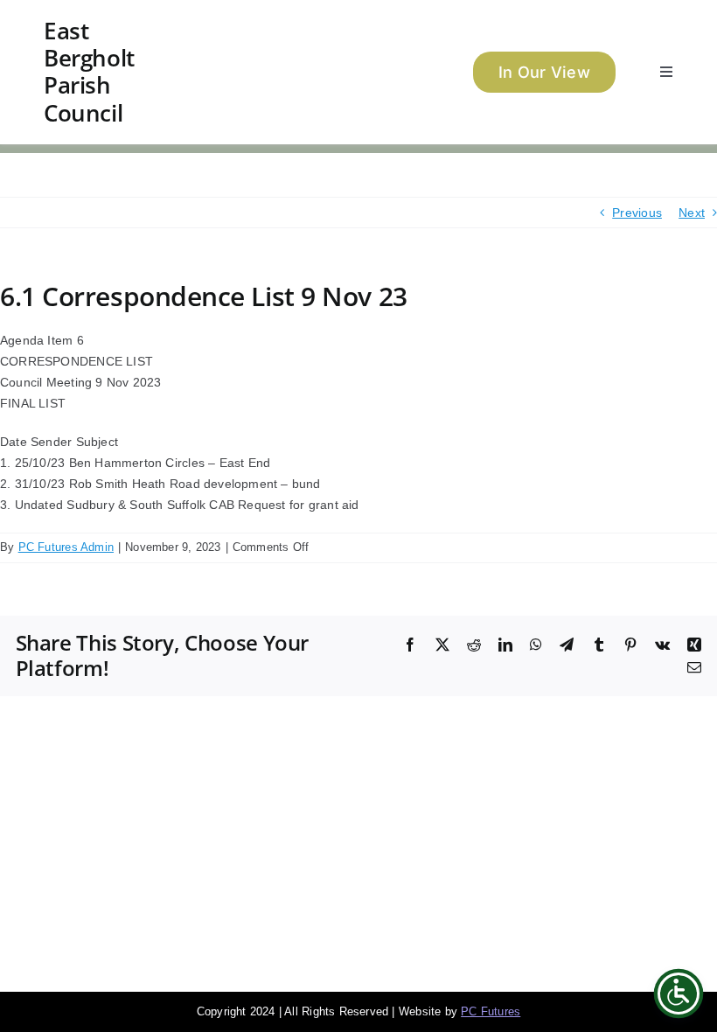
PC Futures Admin (66, 547)
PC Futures (490, 1011)
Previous (637, 213)
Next (692, 213)
